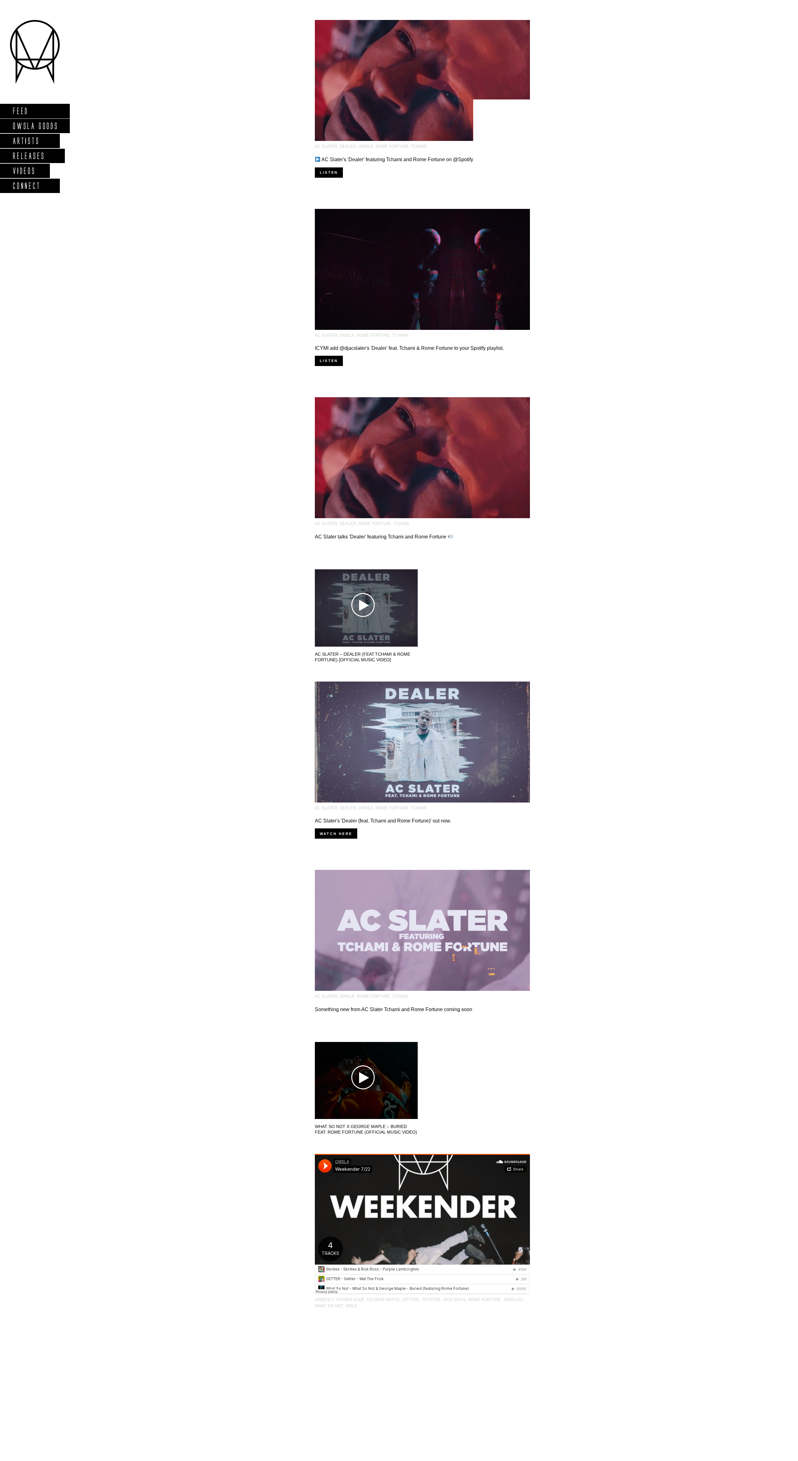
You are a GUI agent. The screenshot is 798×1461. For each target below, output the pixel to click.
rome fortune (392, 146)
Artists (26, 141)
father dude (350, 1299)
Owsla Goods (35, 126)
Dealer (348, 146)
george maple (383, 1299)
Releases (28, 156)
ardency (324, 1299)
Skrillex (513, 1299)
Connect (26, 185)
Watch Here (336, 834)
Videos (24, 170)
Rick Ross (454, 1299)
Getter (410, 1299)
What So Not (329, 1306)
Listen (329, 172)
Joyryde (431, 1299)
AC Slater (326, 146)
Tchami (418, 146)
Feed (20, 111)
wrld (351, 1306)
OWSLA (365, 146)
